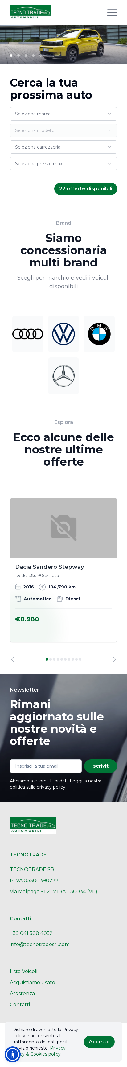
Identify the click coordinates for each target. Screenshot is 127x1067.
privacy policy (51, 787)
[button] (12, 1054)
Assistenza (22, 993)
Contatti (20, 1004)
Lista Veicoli (23, 971)
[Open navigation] (112, 12)
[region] (63, 580)
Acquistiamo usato (32, 982)
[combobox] (63, 114)
